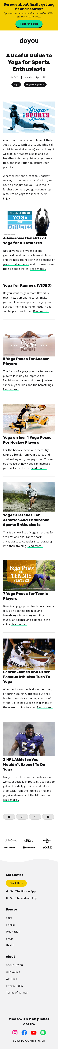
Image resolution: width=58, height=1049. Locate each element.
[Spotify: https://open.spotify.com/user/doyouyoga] (43, 1032)
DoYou (17, 77)
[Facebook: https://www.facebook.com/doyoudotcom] (24, 1032)
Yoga (16, 84)
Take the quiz (29, 23)
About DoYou (14, 965)
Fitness (10, 924)
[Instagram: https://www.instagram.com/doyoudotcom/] (15, 1032)
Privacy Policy (14, 985)
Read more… (38, 268)
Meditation (13, 931)
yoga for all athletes (16, 264)
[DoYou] (29, 41)
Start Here (16, 883)
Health (10, 945)
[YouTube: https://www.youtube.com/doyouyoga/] (33, 1032)
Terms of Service (17, 992)
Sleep (9, 938)
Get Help (11, 978)
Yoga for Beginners (35, 84)
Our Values (13, 972)
